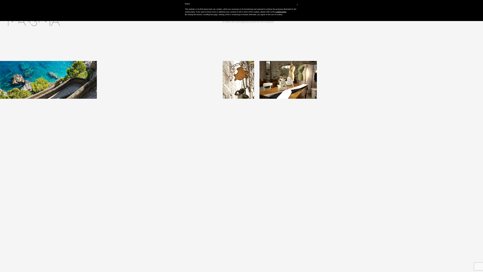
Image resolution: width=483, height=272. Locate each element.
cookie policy (280, 12)
